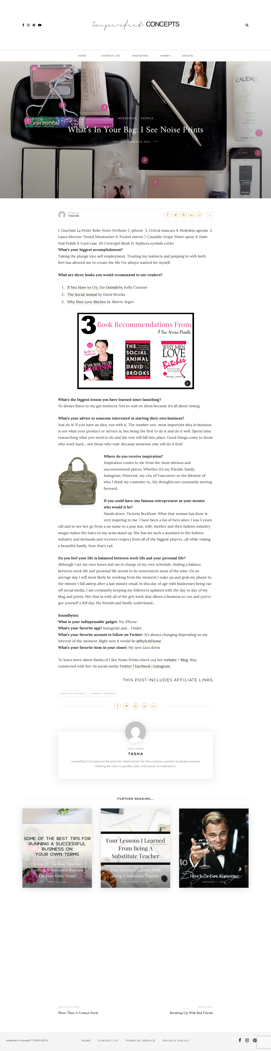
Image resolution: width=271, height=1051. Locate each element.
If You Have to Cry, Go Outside (93, 287)
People (147, 118)
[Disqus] (135, 937)
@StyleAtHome (148, 641)
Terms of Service (141, 1040)
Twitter (126, 666)
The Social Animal (82, 294)
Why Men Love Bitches (86, 301)
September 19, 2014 (135, 141)
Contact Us (108, 1040)
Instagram (162, 666)
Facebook (143, 666)
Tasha (73, 216)
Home (82, 55)
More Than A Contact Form (78, 1013)
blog (184, 659)
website (171, 659)
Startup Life (110, 55)
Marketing (140, 55)
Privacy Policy (176, 1040)
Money (165, 55)
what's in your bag (72, 693)
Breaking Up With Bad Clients (191, 1013)
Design (187, 55)
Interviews (127, 118)
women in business (103, 693)
